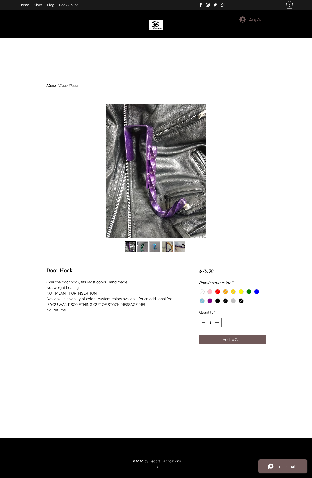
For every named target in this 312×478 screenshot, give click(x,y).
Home (51, 85)
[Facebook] (200, 4)
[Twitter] (215, 4)
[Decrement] (203, 322)
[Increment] (217, 322)
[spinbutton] (210, 322)
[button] (289, 5)
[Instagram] (207, 4)
